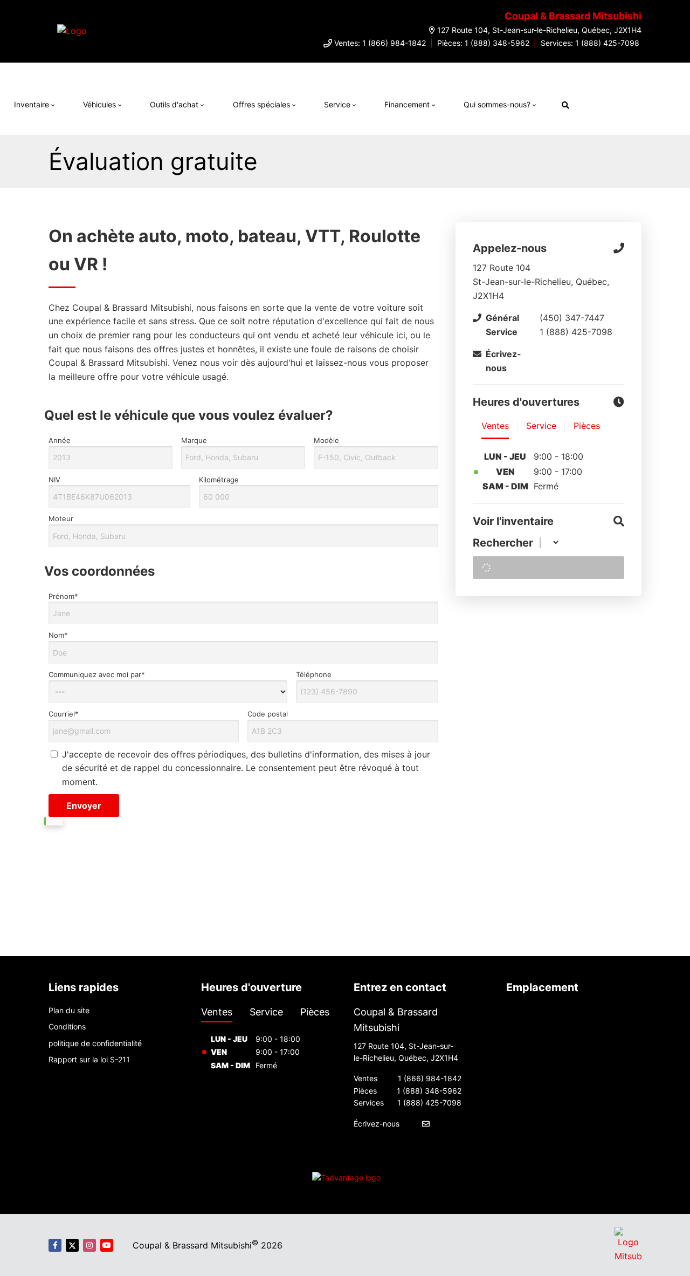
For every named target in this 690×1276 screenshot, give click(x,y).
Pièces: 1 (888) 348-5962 (483, 42)
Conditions (67, 1026)
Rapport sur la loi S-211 (89, 1059)
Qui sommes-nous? (497, 104)
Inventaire (31, 104)
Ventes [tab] (216, 1012)
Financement (407, 104)
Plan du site (69, 1010)
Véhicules (99, 104)
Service (337, 104)
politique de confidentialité (95, 1043)
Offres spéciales (261, 104)
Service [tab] (266, 1012)
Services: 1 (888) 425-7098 (590, 42)
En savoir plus (545, 73)
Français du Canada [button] (632, 103)
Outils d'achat (174, 104)
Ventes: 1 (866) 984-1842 (380, 42)
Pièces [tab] (314, 1012)
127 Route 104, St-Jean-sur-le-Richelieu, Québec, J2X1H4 (539, 30)
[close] (586, 73)
